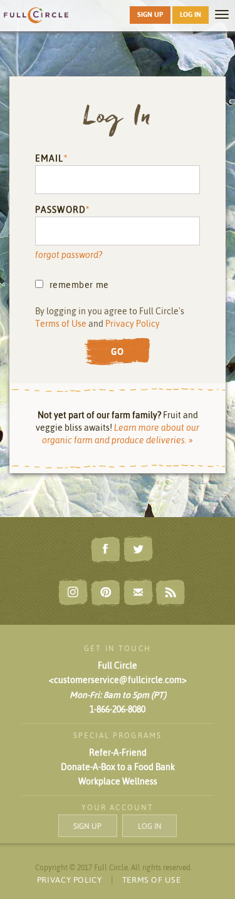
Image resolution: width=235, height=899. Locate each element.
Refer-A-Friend (118, 752)
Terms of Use (60, 323)
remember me (79, 284)
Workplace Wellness (117, 781)
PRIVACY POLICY (69, 880)
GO (118, 351)
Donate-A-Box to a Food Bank (118, 767)
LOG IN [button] (190, 14)
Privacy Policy (132, 323)
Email (49, 158)
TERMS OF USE (151, 880)
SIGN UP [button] (150, 14)
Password (60, 209)
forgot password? (68, 254)
